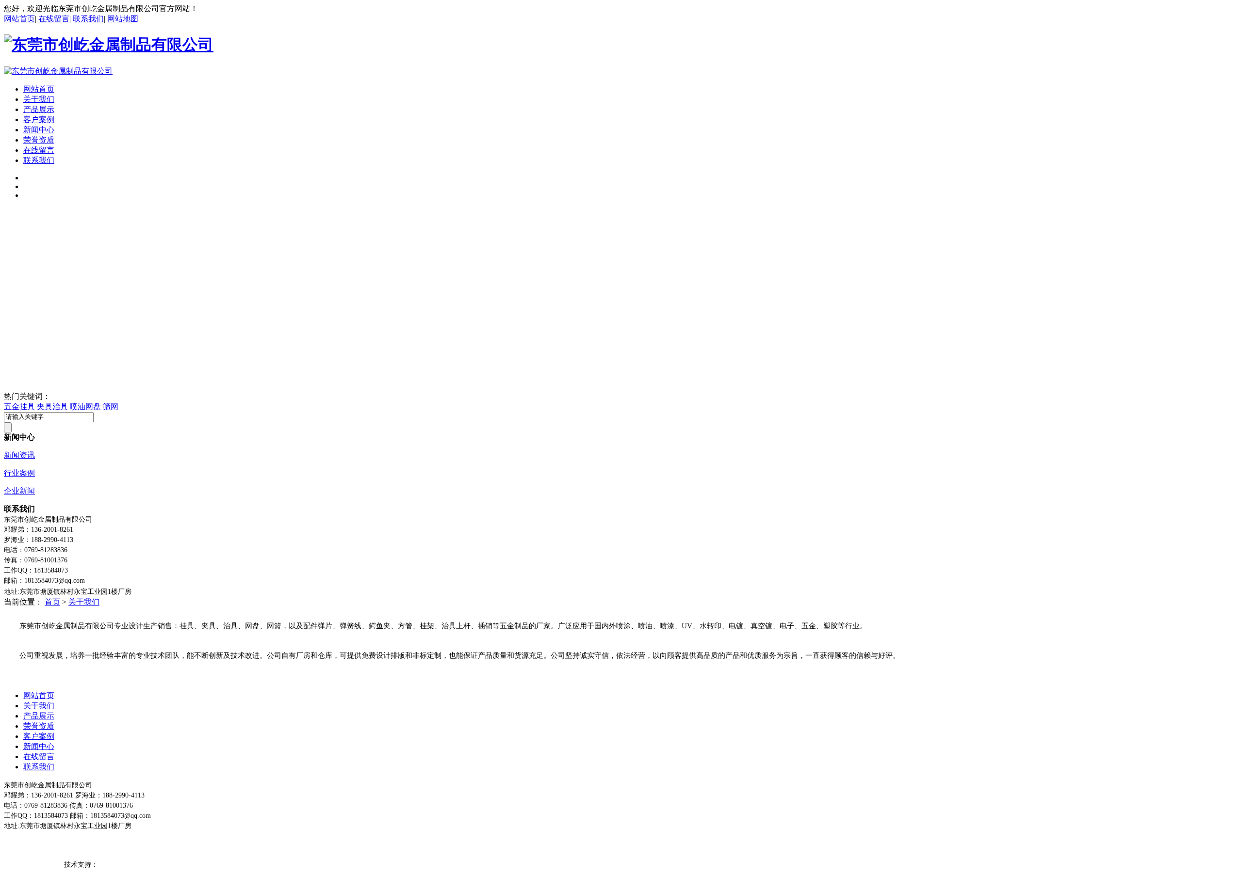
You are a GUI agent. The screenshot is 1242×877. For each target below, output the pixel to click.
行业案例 (19, 473)
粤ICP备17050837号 (33, 864)
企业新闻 (19, 491)
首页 (52, 602)
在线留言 (53, 19)
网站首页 (19, 19)
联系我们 (88, 19)
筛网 (110, 406)
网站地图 (122, 19)
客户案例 (38, 119)
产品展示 (38, 109)
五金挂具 (19, 406)
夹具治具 (52, 406)
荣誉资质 (38, 140)
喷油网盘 (85, 406)
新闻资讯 (19, 455)
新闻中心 (38, 130)
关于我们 (38, 99)
